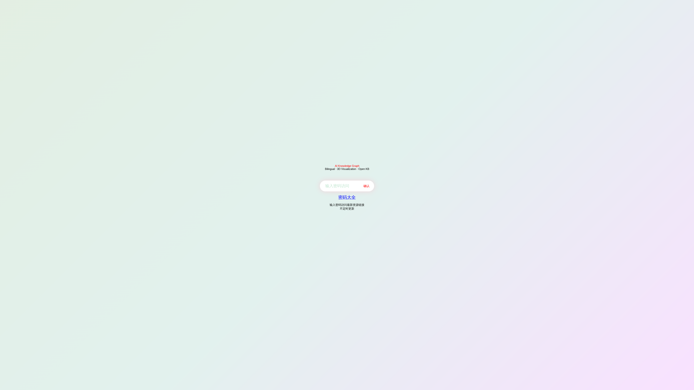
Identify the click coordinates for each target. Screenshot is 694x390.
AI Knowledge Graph (347, 165)
